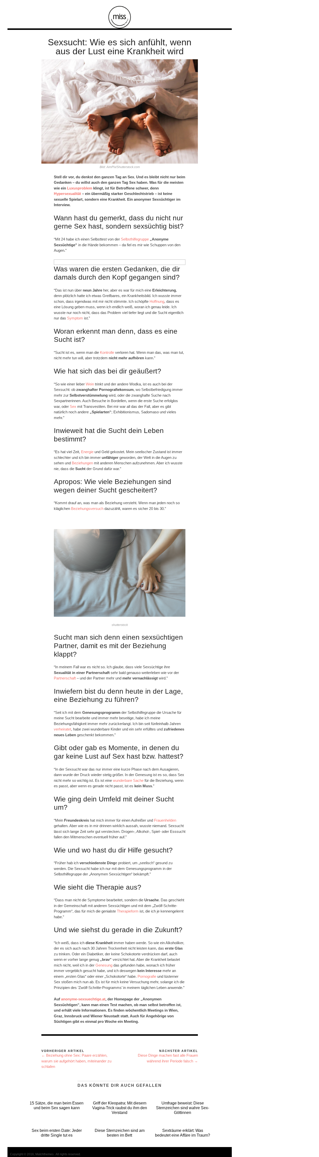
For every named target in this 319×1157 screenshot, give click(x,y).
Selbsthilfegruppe (135, 239)
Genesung (103, 965)
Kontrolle (107, 352)
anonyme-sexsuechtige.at (83, 999)
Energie (87, 452)
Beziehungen (82, 463)
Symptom (75, 318)
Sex (73, 406)
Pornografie (147, 976)
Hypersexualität (67, 193)
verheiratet (62, 729)
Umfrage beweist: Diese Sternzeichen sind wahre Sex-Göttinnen (182, 1108)
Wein (90, 384)
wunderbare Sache (128, 780)
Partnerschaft (65, 678)
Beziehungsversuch (87, 508)
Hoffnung (157, 301)
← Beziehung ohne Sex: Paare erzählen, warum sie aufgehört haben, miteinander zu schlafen (76, 1061)
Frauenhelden (165, 820)
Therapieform (128, 911)
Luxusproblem (79, 188)
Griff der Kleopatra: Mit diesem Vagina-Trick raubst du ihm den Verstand (119, 1108)
